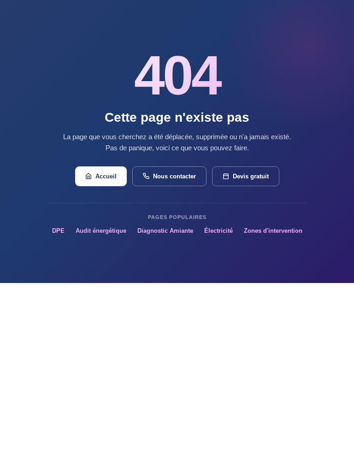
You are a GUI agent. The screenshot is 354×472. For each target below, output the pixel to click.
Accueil (106, 176)
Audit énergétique (101, 230)
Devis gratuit (251, 176)
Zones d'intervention (273, 230)
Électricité (218, 230)
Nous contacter (174, 176)
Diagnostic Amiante (165, 230)
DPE (58, 230)
